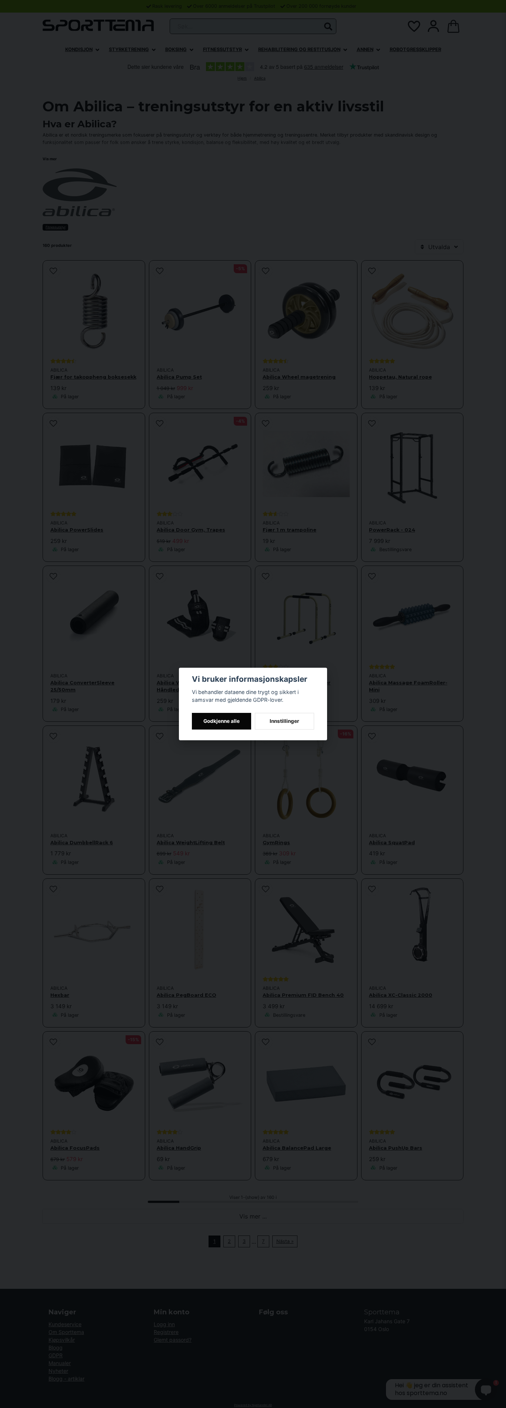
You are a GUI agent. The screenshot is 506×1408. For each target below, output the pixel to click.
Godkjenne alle (221, 721)
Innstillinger (284, 721)
